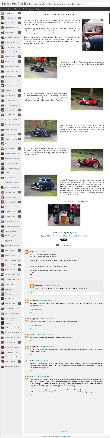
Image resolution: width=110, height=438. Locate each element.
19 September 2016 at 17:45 (43, 335)
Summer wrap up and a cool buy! (14, 71)
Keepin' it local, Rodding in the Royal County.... (18, 158)
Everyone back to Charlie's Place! (15, 202)
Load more (64, 431)
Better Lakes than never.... (12, 274)
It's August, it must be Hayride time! (15, 328)
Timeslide (47, 9)
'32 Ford (49, 236)
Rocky (32, 361)
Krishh (32, 335)
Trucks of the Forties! (11, 139)
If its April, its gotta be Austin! (13, 120)
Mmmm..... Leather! (10, 255)
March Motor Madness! (12, 245)
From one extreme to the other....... (15, 168)
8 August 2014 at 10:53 (40, 251)
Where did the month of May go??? (15, 357)
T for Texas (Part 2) (10, 231)
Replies (34, 282)
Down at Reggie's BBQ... (12, 226)
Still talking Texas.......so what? (14, 100)
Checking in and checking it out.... (15, 216)
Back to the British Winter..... (13, 260)
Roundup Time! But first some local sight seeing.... (19, 221)
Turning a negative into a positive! (15, 192)
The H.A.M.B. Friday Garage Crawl (15, 115)
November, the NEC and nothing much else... (18, 153)
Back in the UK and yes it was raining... (16, 187)
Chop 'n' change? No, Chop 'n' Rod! (15, 342)
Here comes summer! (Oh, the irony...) (16, 42)
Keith (74, 233)
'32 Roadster (57, 236)
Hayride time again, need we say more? (16, 28)
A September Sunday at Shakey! (14, 66)
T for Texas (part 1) (10, 236)
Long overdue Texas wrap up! (14, 95)
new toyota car (43, 368)
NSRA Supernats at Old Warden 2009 (16, 333)
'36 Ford (65, 236)
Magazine (17, 9)
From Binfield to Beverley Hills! (14, 313)
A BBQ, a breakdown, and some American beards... (20, 173)
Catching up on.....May (11, 86)
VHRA (84, 236)
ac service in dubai (40, 392)
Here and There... (10, 250)
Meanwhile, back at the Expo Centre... (16, 110)
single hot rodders (35, 310)
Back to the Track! (10, 318)
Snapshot (39, 9)
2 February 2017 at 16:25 (46, 347)
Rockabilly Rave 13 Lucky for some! (15, 347)
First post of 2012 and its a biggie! (15, 57)
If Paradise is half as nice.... (13, 294)
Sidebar (31, 9)
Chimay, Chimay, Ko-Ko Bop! (13, 32)
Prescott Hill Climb (75, 236)
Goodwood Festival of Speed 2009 (15, 337)
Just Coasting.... (10, 289)
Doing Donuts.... (10, 284)
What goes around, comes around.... (15, 124)
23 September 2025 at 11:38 (43, 377)
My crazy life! (9, 241)
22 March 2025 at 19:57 (41, 361)
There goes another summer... (14, 163)
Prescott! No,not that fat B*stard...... (15, 13)
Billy (31, 251)
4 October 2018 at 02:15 (51, 285)
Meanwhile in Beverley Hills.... (14, 270)
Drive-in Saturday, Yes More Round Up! (16, 105)
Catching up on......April (12, 90)
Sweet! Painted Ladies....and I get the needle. (18, 52)
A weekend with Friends (12, 352)
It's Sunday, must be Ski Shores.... (15, 207)
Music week (8, 323)
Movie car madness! (11, 129)
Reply (31, 278)
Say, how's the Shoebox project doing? (16, 61)
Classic (3, 9)
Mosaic (25, 9)
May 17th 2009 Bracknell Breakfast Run (16, 366)
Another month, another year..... (14, 149)
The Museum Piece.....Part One (14, 279)
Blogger (62, 436)
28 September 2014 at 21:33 (47, 301)
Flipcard (10, 9)
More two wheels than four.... (13, 144)
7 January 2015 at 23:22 (45, 319)
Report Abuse (68, 436)
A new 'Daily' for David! (12, 197)
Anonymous (39, 285)
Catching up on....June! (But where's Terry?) (18, 81)
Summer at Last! (10, 178)
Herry (31, 377)
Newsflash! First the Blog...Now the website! (18, 182)
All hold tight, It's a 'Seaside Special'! (15, 37)
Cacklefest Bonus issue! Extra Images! (16, 299)
